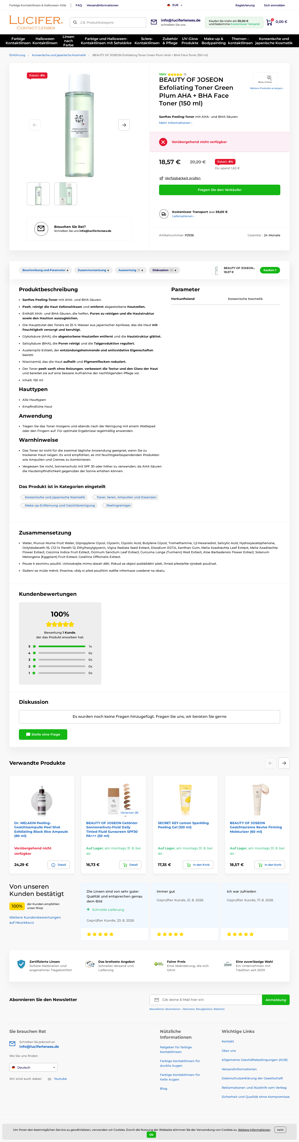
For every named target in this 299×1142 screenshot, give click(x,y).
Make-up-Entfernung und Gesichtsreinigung (60, 505)
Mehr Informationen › (175, 123)
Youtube (60, 1079)
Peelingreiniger (119, 505)
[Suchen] (75, 22)
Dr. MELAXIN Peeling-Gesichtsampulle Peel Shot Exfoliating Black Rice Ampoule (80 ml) (41, 829)
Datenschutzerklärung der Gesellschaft (252, 1078)
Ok (151, 1134)
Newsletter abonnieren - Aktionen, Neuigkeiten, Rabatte (187, 1009)
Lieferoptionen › (183, 216)
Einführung (17, 55)
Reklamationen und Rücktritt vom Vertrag (254, 1087)
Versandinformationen (102, 5)
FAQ (79, 5)
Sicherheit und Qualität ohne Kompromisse (256, 1097)
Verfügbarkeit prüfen (183, 178)
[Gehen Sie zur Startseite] (36, 22)
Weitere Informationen (254, 1129)
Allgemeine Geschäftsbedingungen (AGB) (255, 1060)
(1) (172, 74)
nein (280, 1129)
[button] (124, 125)
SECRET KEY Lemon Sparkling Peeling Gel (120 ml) (183, 825)
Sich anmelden (274, 5)
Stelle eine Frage (45, 734)
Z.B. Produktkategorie (97, 22)
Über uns (229, 1050)
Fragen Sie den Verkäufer (220, 190)
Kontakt (228, 1041)
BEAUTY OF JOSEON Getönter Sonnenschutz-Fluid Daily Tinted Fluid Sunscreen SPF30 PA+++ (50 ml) (112, 829)
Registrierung (245, 5)
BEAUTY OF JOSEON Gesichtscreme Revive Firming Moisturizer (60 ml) (256, 827)
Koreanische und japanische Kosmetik (59, 55)
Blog (163, 1088)
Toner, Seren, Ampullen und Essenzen (126, 497)
